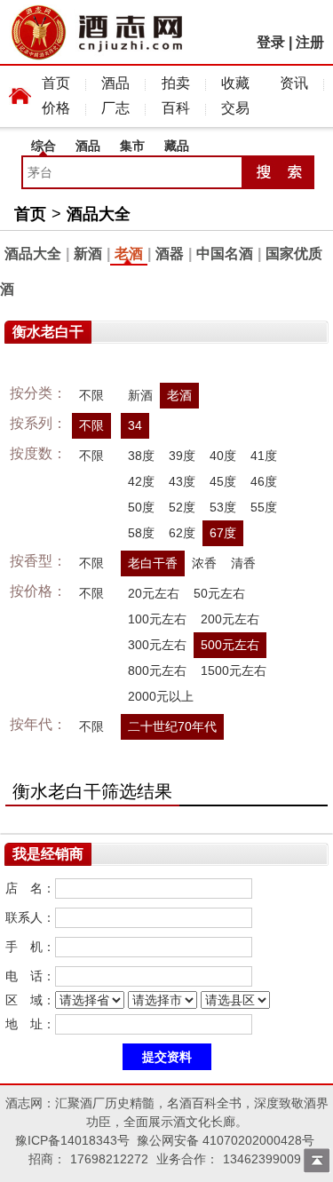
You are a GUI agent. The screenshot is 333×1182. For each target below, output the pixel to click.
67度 (223, 533)
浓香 (204, 563)
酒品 (115, 83)
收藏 (235, 83)
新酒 (88, 253)
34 (135, 425)
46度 (263, 481)
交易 (235, 107)
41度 (263, 455)
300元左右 (157, 645)
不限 (91, 395)
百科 (176, 107)
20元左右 (153, 593)
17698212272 (109, 1159)
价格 (56, 107)
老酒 (129, 253)
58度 (141, 533)
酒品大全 (99, 214)
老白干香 (153, 563)
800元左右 (157, 670)
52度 (182, 507)
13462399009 (262, 1159)
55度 (263, 507)
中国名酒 (224, 253)
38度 (141, 455)
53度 (223, 507)
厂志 (115, 107)
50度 (141, 507)
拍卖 (176, 83)
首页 (56, 83)
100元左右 (157, 619)
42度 (141, 481)
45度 (223, 481)
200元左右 (230, 619)
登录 (271, 42)
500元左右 (230, 645)
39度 (182, 455)
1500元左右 (233, 670)
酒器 (169, 253)
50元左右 (219, 593)
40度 (223, 455)
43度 (182, 481)
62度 (182, 533)
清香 (243, 563)
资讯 (294, 83)
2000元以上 (161, 696)
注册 (310, 42)
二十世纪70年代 (172, 726)
